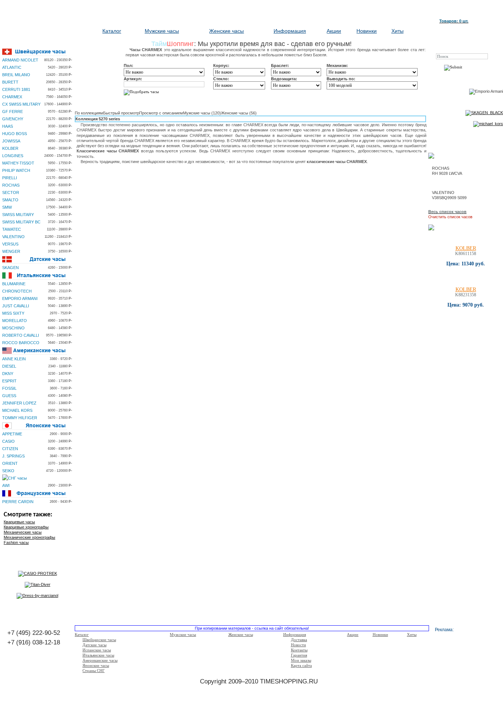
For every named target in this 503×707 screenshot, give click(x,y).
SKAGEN (10, 267)
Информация (290, 30)
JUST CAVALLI (15, 306)
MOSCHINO (13, 328)
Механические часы (23, 532)
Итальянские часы (98, 655)
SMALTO (10, 200)
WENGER (11, 251)
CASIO (8, 441)
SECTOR (10, 192)
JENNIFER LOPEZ (19, 403)
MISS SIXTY (13, 313)
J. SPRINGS (13, 456)
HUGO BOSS (14, 133)
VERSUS (10, 244)
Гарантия (299, 655)
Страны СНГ (93, 670)
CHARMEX (12, 97)
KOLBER (10, 148)
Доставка (299, 639)
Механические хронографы (29, 537)
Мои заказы (301, 660)
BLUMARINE (13, 284)
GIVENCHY (12, 119)
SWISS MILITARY (18, 214)
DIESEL (9, 366)
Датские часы (94, 645)
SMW (7, 207)
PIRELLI (9, 178)
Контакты (299, 650)
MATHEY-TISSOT (18, 163)
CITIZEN (10, 448)
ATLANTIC (11, 67)
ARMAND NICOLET (20, 60)
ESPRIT (9, 381)
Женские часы (226, 30)
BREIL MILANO (16, 75)
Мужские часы (162, 30)
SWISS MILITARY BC (21, 222)
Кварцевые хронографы (26, 527)
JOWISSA (11, 141)
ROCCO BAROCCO (20, 342)
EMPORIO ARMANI (20, 298)
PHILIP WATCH (16, 170)
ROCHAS (11, 185)
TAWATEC (11, 229)
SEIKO (8, 471)
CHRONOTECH (17, 291)
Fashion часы (16, 542)
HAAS (7, 126)
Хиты (397, 30)
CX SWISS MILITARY (21, 104)
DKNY (7, 373)
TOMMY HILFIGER (19, 418)
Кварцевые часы (19, 522)
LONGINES (12, 155)
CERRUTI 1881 (16, 89)
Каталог (111, 30)
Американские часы (99, 660)
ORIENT (10, 463)
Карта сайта (301, 665)
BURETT (10, 82)
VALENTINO (13, 236)
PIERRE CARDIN (18, 501)
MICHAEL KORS (17, 410)
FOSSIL (9, 388)
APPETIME (12, 434)
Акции (334, 30)
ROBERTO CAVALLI (20, 335)
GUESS (9, 395)
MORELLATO (14, 320)
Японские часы (95, 665)
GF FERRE (12, 111)
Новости (298, 645)
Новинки (366, 30)
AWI (6, 485)
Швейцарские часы (99, 639)
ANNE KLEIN (14, 359)
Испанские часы (96, 650)
